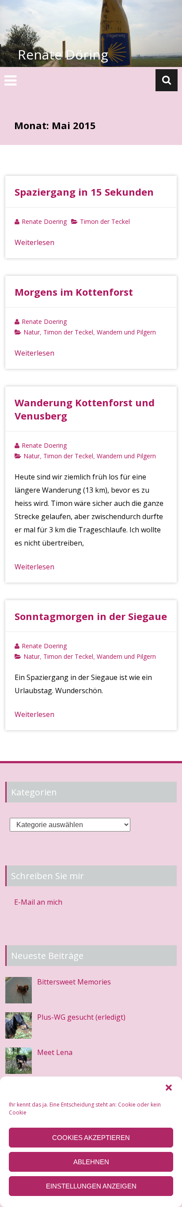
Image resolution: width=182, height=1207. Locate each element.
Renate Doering (44, 221)
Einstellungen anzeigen (91, 1186)
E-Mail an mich (38, 902)
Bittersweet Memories (74, 982)
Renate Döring (63, 54)
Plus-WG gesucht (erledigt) (81, 1017)
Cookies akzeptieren (91, 1137)
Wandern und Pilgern (126, 332)
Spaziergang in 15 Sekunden (84, 191)
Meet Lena (54, 1052)
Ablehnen (91, 1162)
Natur (31, 332)
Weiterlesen (34, 242)
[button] (168, 1087)
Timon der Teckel (105, 221)
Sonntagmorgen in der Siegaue (91, 616)
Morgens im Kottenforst (74, 291)
